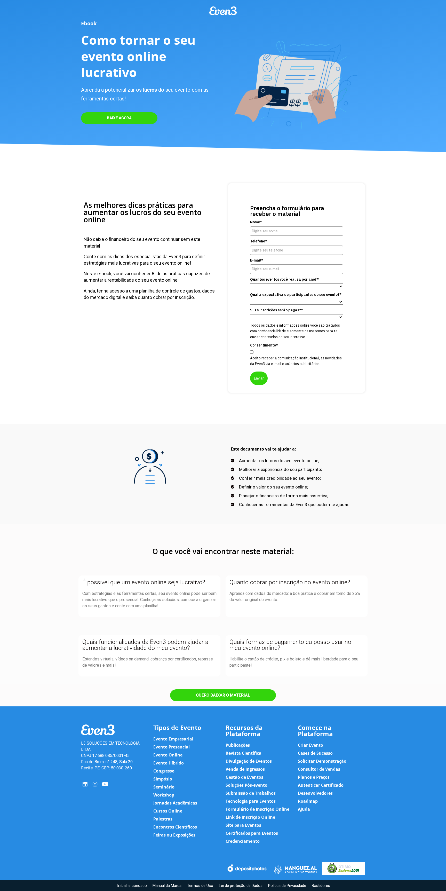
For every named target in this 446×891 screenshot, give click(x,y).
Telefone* (258, 241)
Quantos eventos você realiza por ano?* (284, 279)
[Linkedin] (85, 784)
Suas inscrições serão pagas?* (276, 310)
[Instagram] (95, 784)
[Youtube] (105, 784)
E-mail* (256, 260)
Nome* (256, 222)
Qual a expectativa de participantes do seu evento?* (295, 294)
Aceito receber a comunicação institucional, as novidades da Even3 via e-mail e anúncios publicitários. (296, 361)
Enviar (259, 378)
